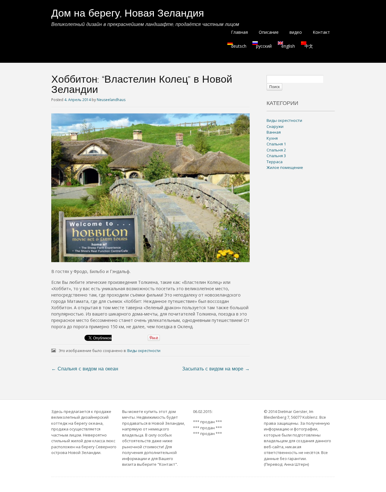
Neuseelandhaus (111, 99)
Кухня (272, 138)
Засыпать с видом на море (216, 369)
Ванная (274, 132)
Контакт (321, 32)
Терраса (275, 161)
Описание (269, 32)
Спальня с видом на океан (84, 369)
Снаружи (275, 126)
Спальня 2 (276, 150)
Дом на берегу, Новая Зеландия (127, 14)
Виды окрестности (143, 350)
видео (296, 32)
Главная (239, 32)
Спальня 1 (276, 144)
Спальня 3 (276, 155)
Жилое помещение (285, 167)
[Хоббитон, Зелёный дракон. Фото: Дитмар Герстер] (150, 260)
